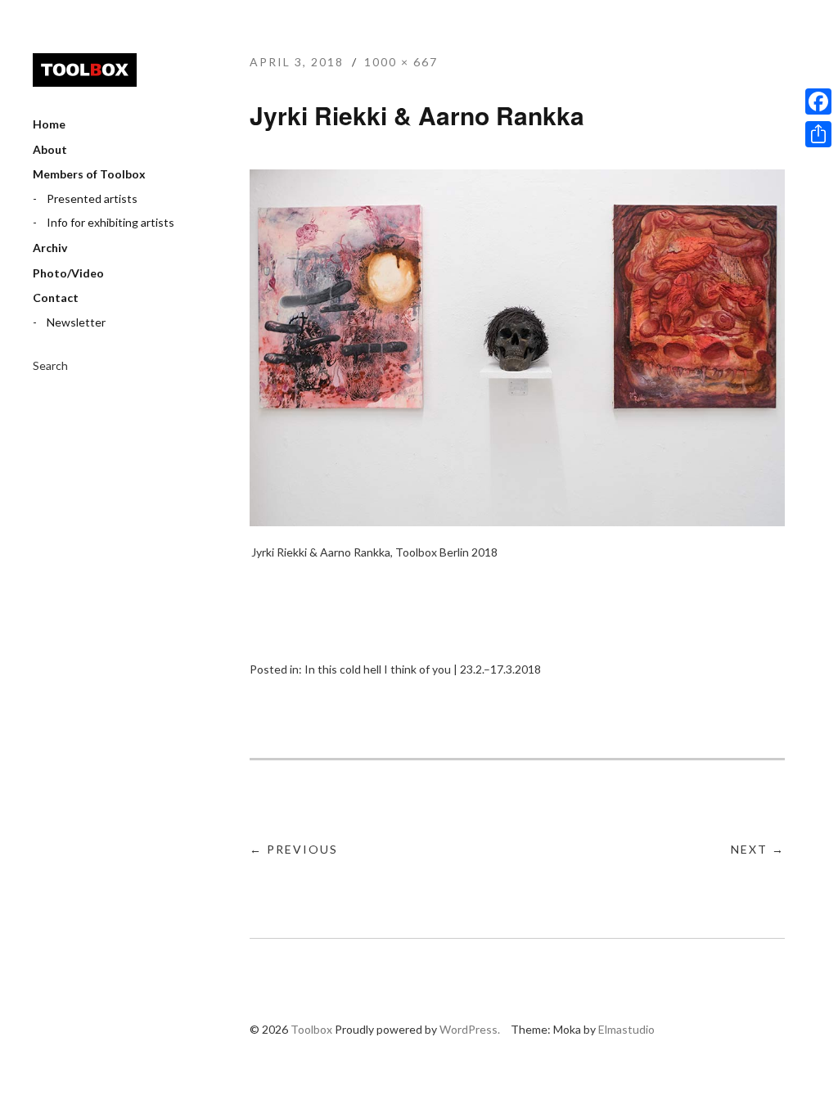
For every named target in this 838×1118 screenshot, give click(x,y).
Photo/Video (68, 273)
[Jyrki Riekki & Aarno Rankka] (517, 521)
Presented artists (92, 198)
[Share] (818, 134)
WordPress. (469, 1029)
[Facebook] (818, 101)
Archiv (50, 248)
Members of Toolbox (89, 174)
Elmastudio (626, 1029)
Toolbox (85, 70)
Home (49, 124)
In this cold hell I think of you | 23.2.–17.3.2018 (422, 669)
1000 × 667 (401, 62)
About (50, 149)
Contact (56, 297)
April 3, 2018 (297, 62)
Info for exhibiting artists (110, 222)
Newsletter (76, 322)
